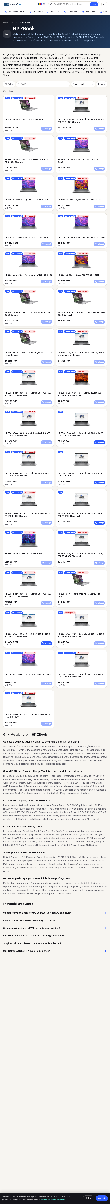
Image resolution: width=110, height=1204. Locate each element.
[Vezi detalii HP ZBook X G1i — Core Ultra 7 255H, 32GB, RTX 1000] (81, 580)
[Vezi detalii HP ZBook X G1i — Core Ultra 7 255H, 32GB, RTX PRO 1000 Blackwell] (28, 339)
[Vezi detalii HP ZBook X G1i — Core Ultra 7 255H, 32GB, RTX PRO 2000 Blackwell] (81, 299)
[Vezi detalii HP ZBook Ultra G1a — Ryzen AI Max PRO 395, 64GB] (28, 660)
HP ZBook (38, 12)
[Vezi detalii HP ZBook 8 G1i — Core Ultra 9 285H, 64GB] (28, 540)
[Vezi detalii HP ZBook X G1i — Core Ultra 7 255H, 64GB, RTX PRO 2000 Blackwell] (28, 299)
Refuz (88, 1198)
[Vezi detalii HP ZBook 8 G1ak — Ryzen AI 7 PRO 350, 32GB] (81, 261)
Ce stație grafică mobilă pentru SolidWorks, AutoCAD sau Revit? (37, 913)
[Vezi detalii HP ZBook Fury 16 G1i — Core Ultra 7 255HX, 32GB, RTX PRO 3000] (81, 459)
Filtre (10, 84)
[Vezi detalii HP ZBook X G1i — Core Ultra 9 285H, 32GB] (28, 105)
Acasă (5, 23)
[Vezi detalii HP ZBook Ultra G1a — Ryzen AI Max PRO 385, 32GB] (81, 224)
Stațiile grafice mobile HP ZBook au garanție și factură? (32, 943)
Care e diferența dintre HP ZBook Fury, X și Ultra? (29, 920)
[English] (44, 4)
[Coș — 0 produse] (104, 4)
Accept (101, 1198)
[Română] (40, 4)
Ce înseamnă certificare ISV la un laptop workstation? (31, 928)
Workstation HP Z (16, 12)
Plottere (54, 12)
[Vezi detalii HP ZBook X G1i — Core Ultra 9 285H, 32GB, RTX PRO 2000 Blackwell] (28, 146)
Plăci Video (90, 12)
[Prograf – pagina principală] (19, 4)
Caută (94, 4)
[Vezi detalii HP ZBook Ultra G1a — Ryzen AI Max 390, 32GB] (28, 224)
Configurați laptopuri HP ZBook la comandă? (26, 951)
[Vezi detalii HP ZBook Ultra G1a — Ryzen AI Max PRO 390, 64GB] (81, 146)
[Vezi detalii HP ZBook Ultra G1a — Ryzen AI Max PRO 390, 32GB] (28, 261)
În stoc (101, 84)
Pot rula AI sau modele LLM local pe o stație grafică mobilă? (34, 935)
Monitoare (72, 12)
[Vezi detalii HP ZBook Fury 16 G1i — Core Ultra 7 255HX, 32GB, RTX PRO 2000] (28, 701)
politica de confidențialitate (53, 1200)
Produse (15, 23)
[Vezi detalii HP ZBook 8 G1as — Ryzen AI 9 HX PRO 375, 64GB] (81, 186)
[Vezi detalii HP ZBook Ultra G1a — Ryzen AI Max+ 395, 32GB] (28, 186)
